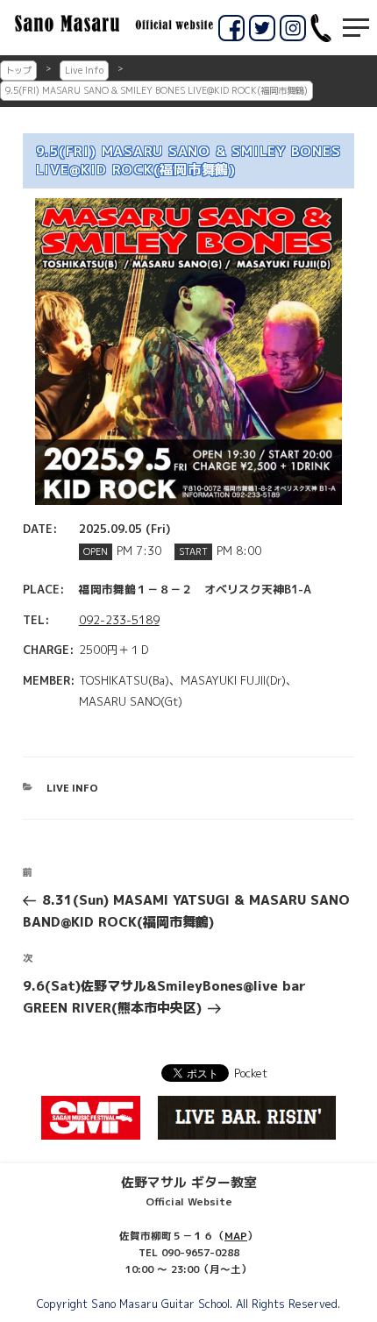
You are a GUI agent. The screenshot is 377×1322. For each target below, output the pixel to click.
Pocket (250, 1073)
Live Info (84, 70)
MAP (235, 1236)
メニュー (356, 27)
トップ (18, 70)
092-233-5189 (119, 620)
